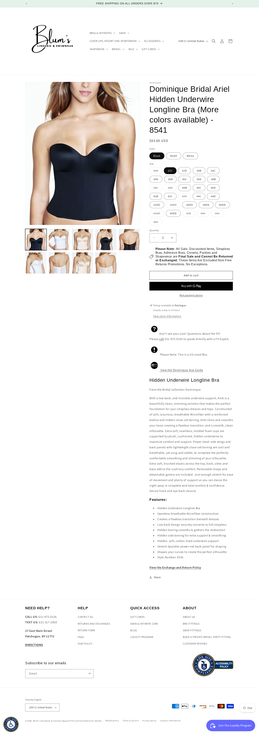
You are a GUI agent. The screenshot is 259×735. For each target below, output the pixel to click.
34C (213, 170)
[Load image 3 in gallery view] (82, 239)
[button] (102, 33)
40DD (222, 205)
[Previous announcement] (26, 3)
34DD (175, 205)
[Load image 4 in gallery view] (106, 239)
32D (184, 170)
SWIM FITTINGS (192, 630)
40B (184, 187)
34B (199, 170)
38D (172, 188)
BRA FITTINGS (191, 623)
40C (199, 187)
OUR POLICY (85, 643)
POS (73, 720)
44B (157, 171)
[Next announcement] (232, 3)
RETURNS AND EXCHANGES (94, 623)
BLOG (133, 630)
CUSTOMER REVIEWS (195, 643)
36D (199, 179)
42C (170, 196)
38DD (206, 205)
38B (213, 179)
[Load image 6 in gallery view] (36, 263)
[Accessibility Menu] (11, 724)
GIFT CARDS (137, 617)
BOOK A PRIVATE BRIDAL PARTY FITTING (207, 637)
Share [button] (157, 577)
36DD (189, 205)
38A (157, 222)
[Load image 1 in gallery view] (36, 239)
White (190, 156)
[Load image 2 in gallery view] (59, 239)
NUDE (173, 156)
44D (213, 196)
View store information (167, 316)
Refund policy (112, 720)
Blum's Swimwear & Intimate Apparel (51, 720)
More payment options (191, 295)
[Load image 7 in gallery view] (59, 263)
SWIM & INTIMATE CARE (144, 623)
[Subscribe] (89, 673)
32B (190, 214)
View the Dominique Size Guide (181, 370)
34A (205, 214)
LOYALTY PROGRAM (141, 637)
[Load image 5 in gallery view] (129, 239)
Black (156, 156)
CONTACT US (85, 617)
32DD (156, 205)
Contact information (170, 720)
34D (155, 179)
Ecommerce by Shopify (90, 720)
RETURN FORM (86, 630)
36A (219, 214)
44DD (173, 213)
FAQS (81, 637)
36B (170, 179)
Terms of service (131, 720)
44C (199, 196)
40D (213, 187)
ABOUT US (189, 617)
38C (157, 188)
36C (184, 179)
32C (170, 170)
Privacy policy (149, 720)
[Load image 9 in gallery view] (106, 263)
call (161, 339)
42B (155, 196)
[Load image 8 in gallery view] (82, 263)
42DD (158, 214)
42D (186, 197)
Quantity (154, 230)
